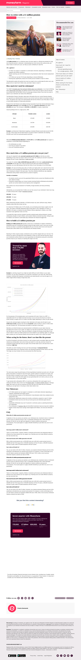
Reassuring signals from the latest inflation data (66, 39)
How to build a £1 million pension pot (63, 79)
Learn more (48, 624)
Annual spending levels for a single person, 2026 (65, 70)
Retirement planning (11, 17)
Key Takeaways (60, 89)
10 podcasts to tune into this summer (67, 50)
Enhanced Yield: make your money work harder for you (67, 45)
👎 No (33, 504)
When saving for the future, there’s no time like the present (64, 85)
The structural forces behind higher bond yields (67, 28)
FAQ (57, 92)
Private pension (70, 598)
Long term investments (60, 598)
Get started (70, 2)
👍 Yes (27, 504)
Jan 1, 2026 (29, 17)
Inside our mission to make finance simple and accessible (67, 33)
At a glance (59, 62)
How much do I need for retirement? (63, 66)
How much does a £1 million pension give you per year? (64, 75)
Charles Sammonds (22, 17)
